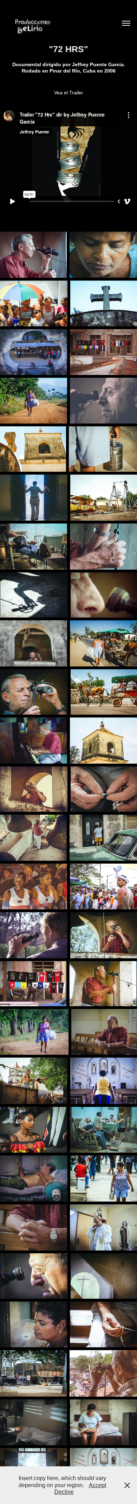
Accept (97, 1485)
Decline (64, 1492)
